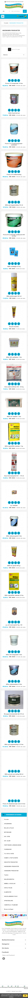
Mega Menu (2, 16)
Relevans (14, 55)
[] (25, 11)
